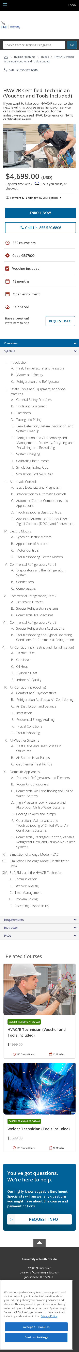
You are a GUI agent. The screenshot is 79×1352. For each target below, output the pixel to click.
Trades (45, 57)
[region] (36, 1315)
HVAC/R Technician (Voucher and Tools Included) (36, 1032)
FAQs (8, 935)
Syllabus (9, 351)
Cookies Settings (36, 1337)
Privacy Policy (49, 1316)
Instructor (11, 927)
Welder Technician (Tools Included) (38, 1128)
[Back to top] (39, 1259)
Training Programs (24, 57)
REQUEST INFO (60, 321)
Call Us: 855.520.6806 (20, 70)
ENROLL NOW (40, 213)
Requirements (14, 919)
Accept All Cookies (36, 1327)
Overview (11, 343)
